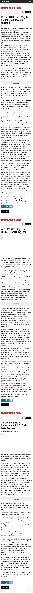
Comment (5, 211)
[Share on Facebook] (3, 206)
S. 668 (6, 465)
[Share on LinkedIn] (7, 206)
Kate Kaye (5, 26)
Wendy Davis (6, 235)
